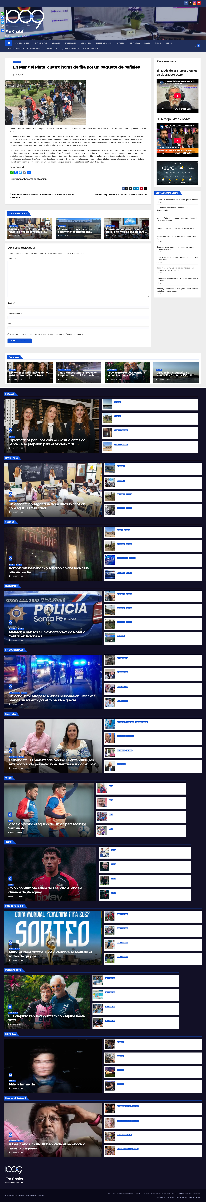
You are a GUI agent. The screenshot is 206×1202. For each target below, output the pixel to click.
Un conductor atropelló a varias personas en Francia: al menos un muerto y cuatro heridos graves (52, 698)
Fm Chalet (14, 31)
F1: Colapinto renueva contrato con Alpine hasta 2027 (126, 374)
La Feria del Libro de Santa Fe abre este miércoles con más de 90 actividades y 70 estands (155, 1138)
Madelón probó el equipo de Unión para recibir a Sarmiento (47, 826)
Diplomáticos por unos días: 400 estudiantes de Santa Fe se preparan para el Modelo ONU (29, 375)
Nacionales (70, 43)
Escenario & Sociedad (16, 1140)
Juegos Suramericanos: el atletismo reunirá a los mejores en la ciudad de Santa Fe (140, 1010)
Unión (158, 43)
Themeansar (41, 1195)
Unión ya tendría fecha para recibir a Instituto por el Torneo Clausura (137, 832)
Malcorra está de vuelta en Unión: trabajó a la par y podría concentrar (138, 804)
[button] (194, 46)
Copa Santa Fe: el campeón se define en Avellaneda (139, 946)
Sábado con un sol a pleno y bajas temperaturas (175, 229)
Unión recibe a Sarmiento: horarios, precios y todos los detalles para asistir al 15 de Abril (145, 818)
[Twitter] (2, 22)
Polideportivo (111, 369)
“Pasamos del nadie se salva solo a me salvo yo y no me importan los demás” (150, 726)
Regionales (86, 43)
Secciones (170, 1197)
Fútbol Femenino (14, 948)
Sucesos (121, 43)
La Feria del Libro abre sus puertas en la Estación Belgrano (141, 1152)
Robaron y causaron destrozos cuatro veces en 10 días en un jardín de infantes (147, 448)
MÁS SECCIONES (22, 43)
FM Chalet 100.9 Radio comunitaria (189, 1194)
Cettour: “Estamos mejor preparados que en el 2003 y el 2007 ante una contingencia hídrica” (156, 754)
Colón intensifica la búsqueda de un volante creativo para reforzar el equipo (143, 868)
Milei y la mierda (22, 1084)
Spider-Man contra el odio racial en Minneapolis (137, 690)
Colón (169, 43)
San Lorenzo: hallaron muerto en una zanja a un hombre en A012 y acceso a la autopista (154, 611)
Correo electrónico (15, 313)
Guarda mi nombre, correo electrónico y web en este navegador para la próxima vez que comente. (47, 334)
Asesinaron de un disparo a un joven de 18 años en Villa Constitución (146, 598)
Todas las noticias (181, 1197)
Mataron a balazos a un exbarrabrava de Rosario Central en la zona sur (146, 576)
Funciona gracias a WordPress (15, 1195)
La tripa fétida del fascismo (128, 1046)
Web (9, 324)
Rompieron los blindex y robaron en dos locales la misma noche (141, 434)
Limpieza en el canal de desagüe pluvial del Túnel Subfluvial (140, 420)
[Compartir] (2, 30)
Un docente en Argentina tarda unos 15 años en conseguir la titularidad (29, 231)
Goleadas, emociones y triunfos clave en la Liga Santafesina (142, 918)
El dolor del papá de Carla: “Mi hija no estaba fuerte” (120, 194)
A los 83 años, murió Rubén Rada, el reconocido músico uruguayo (47, 1146)
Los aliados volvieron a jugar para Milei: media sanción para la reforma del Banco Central (126, 231)
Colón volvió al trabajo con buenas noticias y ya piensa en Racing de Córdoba (144, 882)
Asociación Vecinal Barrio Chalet (24, 49)
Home (109, 1194)
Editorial (135, 43)
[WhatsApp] (2, 13)
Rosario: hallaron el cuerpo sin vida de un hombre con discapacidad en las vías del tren (153, 625)
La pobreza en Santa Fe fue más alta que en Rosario (177, 200)
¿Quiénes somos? (70, 49)
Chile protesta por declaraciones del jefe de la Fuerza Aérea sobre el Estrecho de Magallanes (156, 704)
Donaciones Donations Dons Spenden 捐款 (156, 1194)
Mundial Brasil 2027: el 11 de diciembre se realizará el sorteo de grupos (50, 954)
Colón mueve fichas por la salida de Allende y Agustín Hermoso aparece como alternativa (149, 854)
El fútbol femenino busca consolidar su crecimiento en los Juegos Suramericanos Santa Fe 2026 (157, 960)
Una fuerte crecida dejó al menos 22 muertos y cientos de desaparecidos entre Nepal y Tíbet (156, 662)
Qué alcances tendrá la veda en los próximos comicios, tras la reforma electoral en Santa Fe (77, 375)
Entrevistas (41, 43)
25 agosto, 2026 (17, 960)
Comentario (12, 258)
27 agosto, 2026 (17, 379)
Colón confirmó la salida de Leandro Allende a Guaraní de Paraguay (45, 890)
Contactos (52, 49)
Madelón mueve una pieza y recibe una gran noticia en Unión (135, 790)
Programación (90, 49)
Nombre (11, 303)
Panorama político (64, 369)
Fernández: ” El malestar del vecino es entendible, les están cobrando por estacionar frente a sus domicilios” (52, 762)
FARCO (147, 43)
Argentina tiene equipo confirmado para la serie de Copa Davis (131, 982)
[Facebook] (2, 17)
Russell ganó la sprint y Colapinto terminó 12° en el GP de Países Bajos (134, 1024)
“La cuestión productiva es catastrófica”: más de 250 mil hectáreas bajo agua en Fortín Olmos (154, 406)
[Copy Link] (2, 26)
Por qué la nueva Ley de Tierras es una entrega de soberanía (142, 1073)
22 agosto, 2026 (17, 768)
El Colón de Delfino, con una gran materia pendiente (133, 896)
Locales (56, 43)
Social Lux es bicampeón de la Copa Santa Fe (136, 932)
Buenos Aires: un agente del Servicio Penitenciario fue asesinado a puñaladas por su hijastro (156, 498)
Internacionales (104, 43)
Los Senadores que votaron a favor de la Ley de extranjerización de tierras (148, 1060)
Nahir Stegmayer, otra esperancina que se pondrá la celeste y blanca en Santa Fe (139, 996)
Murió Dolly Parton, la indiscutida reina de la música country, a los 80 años (148, 1124)
